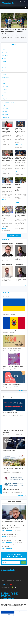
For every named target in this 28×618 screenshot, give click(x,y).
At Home (4, 536)
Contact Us (11, 580)
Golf (3, 80)
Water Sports (5, 108)
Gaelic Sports (5, 77)
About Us (18, 580)
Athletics (4, 52)
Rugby (4, 92)
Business (7, 397)
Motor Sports (5, 86)
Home (3, 11)
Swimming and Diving (8, 102)
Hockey (4, 83)
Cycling (4, 64)
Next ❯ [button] (18, 235)
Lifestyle (7, 296)
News (7, 11)
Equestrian (5, 68)
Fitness (4, 71)
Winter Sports (5, 114)
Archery (4, 49)
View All (21, 286)
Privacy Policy (5, 577)
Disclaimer (16, 574)
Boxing (4, 58)
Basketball (5, 55)
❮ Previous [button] (11, 235)
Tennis (3, 105)
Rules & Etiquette (6, 574)
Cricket (4, 61)
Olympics (4, 89)
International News (7, 523)
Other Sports (5, 117)
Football (4, 74)
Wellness (4, 111)
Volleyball (4, 99)
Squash (4, 96)
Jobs (2, 580)
